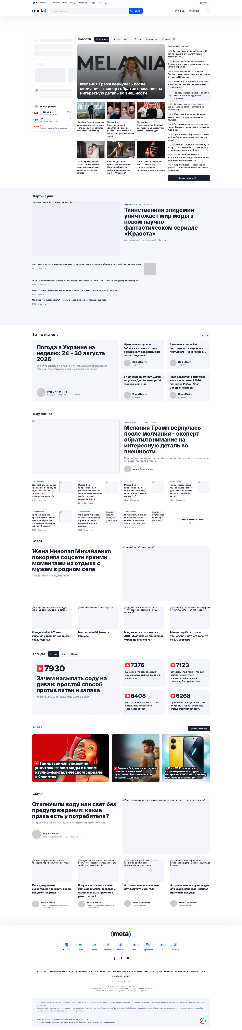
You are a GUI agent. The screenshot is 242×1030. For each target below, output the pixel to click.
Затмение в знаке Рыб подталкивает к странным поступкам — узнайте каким (188, 348)
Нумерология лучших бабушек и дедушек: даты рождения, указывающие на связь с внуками (142, 350)
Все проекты (41, 3)
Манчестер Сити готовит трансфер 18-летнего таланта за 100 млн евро (189, 636)
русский (203, 3)
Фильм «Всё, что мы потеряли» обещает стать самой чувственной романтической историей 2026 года (135, 758)
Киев (167, 39)
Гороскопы (83, 3)
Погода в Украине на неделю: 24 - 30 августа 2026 (71, 353)
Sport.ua (168, 971)
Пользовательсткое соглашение (88, 971)
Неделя (75, 654)
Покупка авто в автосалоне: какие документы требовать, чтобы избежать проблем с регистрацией (97, 891)
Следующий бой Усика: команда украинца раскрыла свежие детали (51, 636)
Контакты (137, 971)
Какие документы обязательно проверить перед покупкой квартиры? (51, 889)
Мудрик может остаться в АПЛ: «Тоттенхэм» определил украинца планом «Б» (143, 636)
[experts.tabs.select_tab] (202, 335)
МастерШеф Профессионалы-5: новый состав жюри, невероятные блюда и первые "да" (150, 126)
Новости (56, 3)
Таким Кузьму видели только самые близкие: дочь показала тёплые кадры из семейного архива (88, 167)
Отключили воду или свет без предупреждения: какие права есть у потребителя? (74, 810)
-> (190, 520)
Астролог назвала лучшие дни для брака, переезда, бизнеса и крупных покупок (189, 889)
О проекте (180, 971)
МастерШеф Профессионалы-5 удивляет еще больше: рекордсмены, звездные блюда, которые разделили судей (120, 129)
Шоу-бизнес (102, 39)
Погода (73, 3)
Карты (93, 3)
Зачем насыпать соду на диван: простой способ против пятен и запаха (72, 684)
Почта (65, 3)
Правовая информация (118, 971)
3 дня (64, 654)
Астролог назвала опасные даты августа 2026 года (141, 887)
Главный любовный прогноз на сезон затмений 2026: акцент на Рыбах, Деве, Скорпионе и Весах (188, 382)
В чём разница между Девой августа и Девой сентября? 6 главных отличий (142, 380)
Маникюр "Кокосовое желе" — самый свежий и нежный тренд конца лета (69, 300)
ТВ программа (48, 106)
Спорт (127, 39)
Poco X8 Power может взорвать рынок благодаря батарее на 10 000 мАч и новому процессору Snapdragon (85, 280)
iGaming (175, 950)
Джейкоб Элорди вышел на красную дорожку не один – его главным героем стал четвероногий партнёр (91, 126)
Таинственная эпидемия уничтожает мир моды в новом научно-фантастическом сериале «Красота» (161, 222)
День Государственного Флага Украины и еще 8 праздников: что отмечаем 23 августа (74, 290)
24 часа (53, 654)
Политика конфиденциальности (53, 971)
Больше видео (197, 728)
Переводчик (104, 3)
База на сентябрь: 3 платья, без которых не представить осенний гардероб (142, 705)
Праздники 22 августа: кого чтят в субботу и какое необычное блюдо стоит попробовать (189, 705)
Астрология (151, 39)
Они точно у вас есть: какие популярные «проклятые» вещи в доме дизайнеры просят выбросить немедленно (87, 264)
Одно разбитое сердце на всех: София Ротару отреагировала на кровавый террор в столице (151, 165)
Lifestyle (116, 39)
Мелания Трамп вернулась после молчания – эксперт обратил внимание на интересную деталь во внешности (162, 439)
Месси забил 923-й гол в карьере (93, 634)
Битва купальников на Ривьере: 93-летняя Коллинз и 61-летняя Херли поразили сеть (135, 519)
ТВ (113, 3)
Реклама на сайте (153, 971)
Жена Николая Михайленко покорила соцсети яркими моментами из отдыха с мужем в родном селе (71, 560)
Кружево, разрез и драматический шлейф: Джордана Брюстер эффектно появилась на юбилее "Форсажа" (118, 167)
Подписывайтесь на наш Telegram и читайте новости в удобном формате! (191, 96)
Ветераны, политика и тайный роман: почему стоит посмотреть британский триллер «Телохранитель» (187, 676)
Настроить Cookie (196, 971)
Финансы (121, 950)
